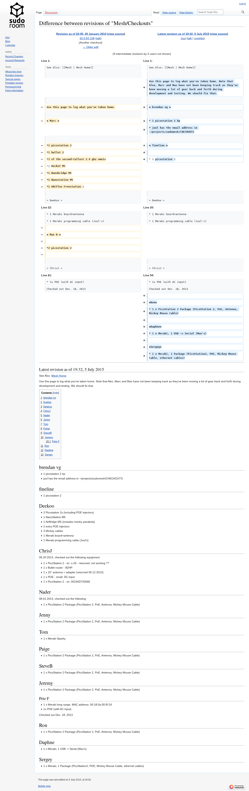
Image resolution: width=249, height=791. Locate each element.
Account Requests (15, 60)
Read (156, 12)
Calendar (10, 45)
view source (116, 33)
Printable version (14, 83)
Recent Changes (14, 56)
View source (169, 12)
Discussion (51, 12)
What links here (13, 71)
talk (98, 38)
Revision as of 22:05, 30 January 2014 (81, 33)
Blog (7, 41)
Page (39, 12)
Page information (14, 90)
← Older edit (90, 47)
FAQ (7, 37)
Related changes (14, 75)
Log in (242, 3)
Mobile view (44, 786)
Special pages (12, 79)
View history (186, 12)
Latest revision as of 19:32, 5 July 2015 (183, 33)
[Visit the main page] (17, 15)
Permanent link (13, 86)
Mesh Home (58, 375)
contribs (199, 38)
